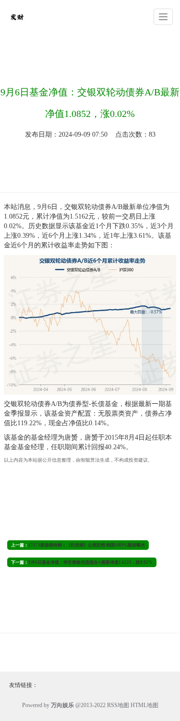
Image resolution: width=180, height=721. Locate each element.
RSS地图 (118, 705)
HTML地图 (144, 705)
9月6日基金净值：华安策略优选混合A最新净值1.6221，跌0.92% (90, 562)
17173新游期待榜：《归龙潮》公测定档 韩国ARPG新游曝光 (86, 545)
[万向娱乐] (16, 16)
